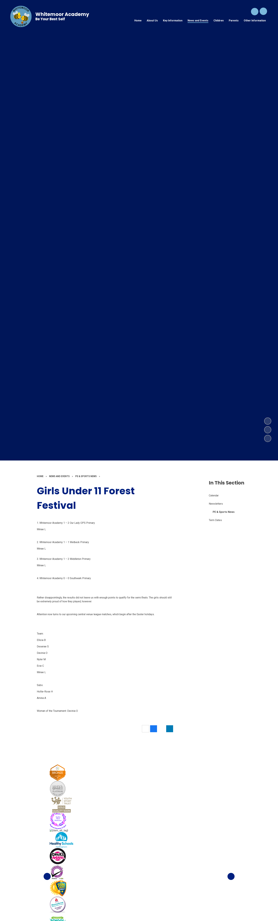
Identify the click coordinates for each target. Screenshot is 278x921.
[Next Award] (231, 876)
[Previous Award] (47, 876)
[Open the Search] (254, 11)
